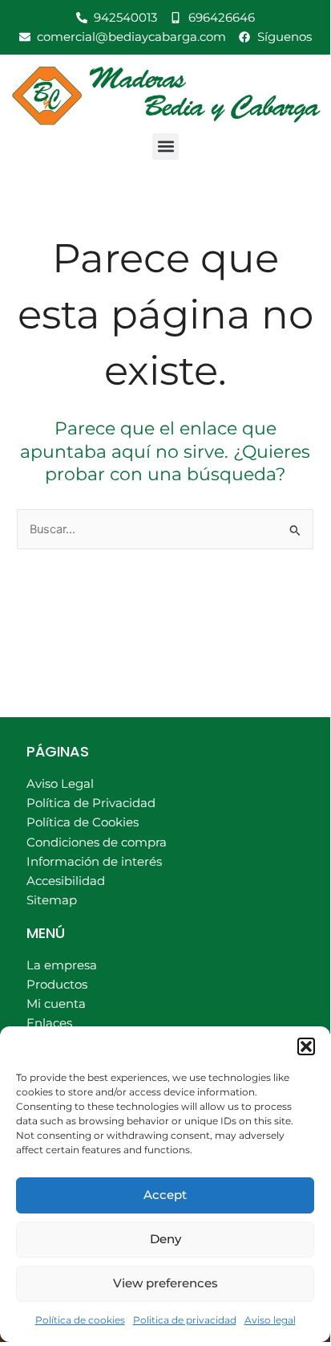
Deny (165, 1238)
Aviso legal (270, 1320)
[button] (306, 1046)
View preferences (165, 1283)
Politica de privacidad (184, 1320)
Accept (165, 1194)
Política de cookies (80, 1320)
